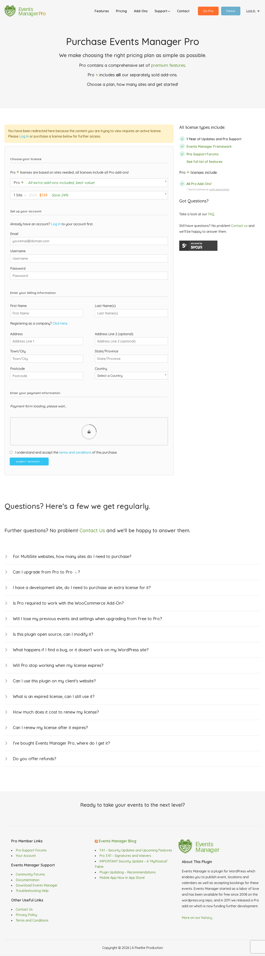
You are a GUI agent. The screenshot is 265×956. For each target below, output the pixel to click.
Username (18, 251)
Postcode (17, 369)
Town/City (18, 351)
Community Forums (30, 874)
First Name (18, 306)
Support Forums (203, 154)
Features (102, 11)
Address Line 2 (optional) (114, 334)
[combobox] (89, 182)
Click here (60, 323)
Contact (183, 11)
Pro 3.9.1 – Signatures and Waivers (125, 856)
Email (14, 234)
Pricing (121, 11)
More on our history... (198, 918)
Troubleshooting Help (32, 891)
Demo (230, 11)
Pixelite (140, 948)
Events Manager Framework (209, 146)
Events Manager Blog (117, 841)
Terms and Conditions (32, 920)
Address (16, 334)
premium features (168, 65)
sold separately (219, 189)
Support (161, 11)
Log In (24, 136)
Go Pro (208, 11)
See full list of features (205, 162)
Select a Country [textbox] (110, 376)
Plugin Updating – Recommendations (127, 872)
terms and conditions (75, 452)
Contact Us (92, 530)
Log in (251, 11)
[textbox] (89, 183)
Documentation (27, 880)
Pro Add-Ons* (199, 184)
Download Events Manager (37, 885)
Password (17, 268)
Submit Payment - (29, 461)
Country (101, 369)
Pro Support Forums (31, 850)
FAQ (211, 214)
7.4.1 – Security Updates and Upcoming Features (135, 850)
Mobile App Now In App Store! (122, 878)
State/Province (106, 351)
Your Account (26, 856)
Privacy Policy (26, 915)
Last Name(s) (105, 306)
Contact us (239, 226)
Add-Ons (141, 11)
